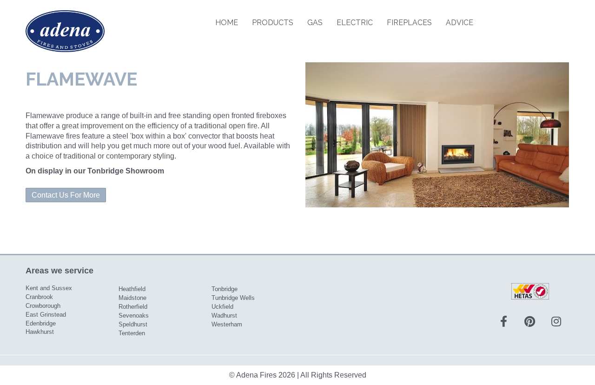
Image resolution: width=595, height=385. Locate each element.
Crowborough (43, 305)
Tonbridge (225, 288)
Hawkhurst (40, 331)
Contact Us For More (66, 195)
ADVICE (459, 22)
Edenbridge (41, 323)
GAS (315, 22)
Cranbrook (39, 296)
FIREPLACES (409, 22)
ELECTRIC (355, 22)
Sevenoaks (134, 315)
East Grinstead (46, 314)
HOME (226, 22)
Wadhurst (224, 315)
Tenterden (132, 333)
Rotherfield (133, 306)
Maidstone (132, 297)
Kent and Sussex (49, 288)
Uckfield (222, 306)
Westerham (227, 324)
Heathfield (132, 288)
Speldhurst (133, 324)
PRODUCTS (272, 22)
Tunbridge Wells (233, 297)
